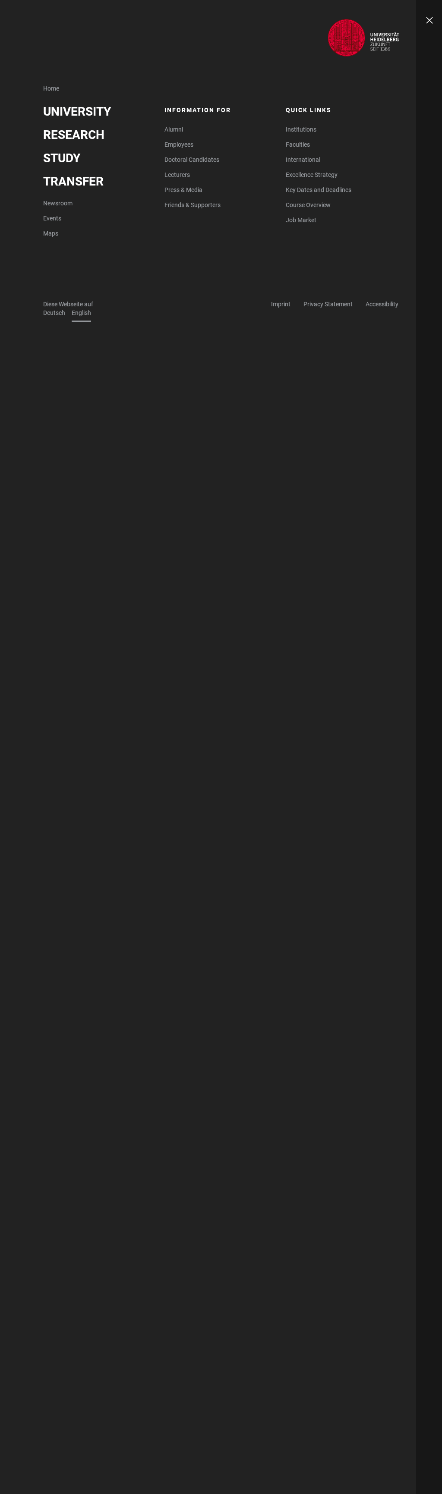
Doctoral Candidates (191, 159)
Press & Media (183, 189)
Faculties (298, 144)
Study (61, 158)
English (81, 312)
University (77, 111)
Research (73, 135)
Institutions (301, 129)
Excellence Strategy (312, 174)
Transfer (73, 181)
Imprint (280, 304)
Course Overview (308, 204)
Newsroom (58, 203)
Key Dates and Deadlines (318, 189)
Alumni (173, 129)
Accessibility (382, 304)
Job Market (301, 220)
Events (52, 218)
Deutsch (54, 312)
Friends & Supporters (192, 204)
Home (51, 88)
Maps (50, 233)
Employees (178, 144)
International (303, 159)
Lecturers (177, 174)
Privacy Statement (328, 304)
